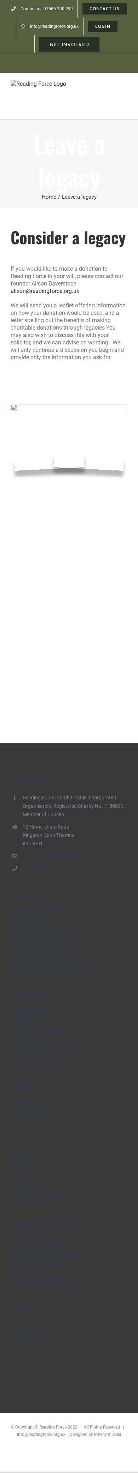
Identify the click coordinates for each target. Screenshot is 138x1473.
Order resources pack (37, 1262)
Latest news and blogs (39, 1193)
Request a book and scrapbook (49, 933)
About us (22, 1156)
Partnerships (26, 1116)
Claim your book (31, 1017)
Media (18, 1178)
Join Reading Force (35, 1009)
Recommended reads (37, 940)
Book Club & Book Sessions (45, 1047)
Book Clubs (25, 1039)
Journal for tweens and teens (47, 955)
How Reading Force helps (42, 910)
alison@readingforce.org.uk (45, 291)
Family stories (28, 925)
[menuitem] (42, 9)
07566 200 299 (39, 868)
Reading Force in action (40, 1240)
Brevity (100, 1434)
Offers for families (33, 947)
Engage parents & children (43, 1255)
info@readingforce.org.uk (51, 856)
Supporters (24, 1101)
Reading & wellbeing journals (47, 962)
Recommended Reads (38, 1061)
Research (22, 1186)
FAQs (17, 1024)
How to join (25, 1270)
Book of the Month (34, 1054)
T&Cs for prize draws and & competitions (62, 1342)
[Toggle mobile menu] (124, 90)
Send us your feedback (39, 1032)
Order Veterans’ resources (42, 1277)
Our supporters (29, 1109)
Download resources (36, 1248)
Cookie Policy (27, 1334)
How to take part (31, 918)
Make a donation (32, 1200)
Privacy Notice (28, 1327)
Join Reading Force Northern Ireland (55, 970)
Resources (23, 1163)
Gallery (19, 1171)
